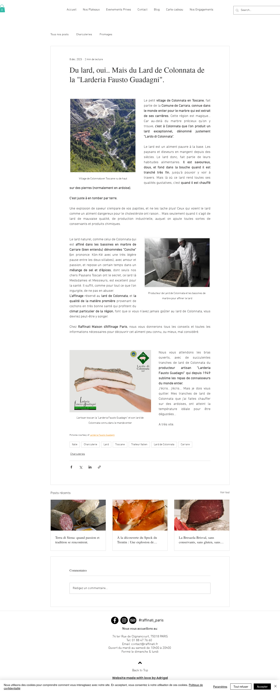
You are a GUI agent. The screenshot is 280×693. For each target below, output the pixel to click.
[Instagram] (124, 620)
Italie (74, 444)
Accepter (262, 686)
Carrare (185, 444)
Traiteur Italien (139, 444)
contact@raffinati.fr (144, 644)
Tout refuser (241, 686)
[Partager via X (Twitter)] (80, 467)
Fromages (106, 34)
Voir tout (225, 492)
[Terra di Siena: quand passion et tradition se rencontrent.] (78, 515)
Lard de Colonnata (164, 444)
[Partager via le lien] (99, 467)
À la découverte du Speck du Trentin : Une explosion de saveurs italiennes (137, 539)
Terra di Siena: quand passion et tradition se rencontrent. (77, 539)
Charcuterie (90, 444)
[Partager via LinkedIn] (90, 467)
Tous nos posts (59, 34)
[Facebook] (114, 620)
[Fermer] (275, 686)
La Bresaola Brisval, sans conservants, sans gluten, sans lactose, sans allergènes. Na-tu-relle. (200, 539)
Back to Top (140, 670)
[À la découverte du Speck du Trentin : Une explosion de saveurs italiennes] (140, 515)
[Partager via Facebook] (71, 467)
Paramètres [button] (220, 686)
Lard (106, 444)
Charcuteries (84, 34)
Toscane (120, 444)
